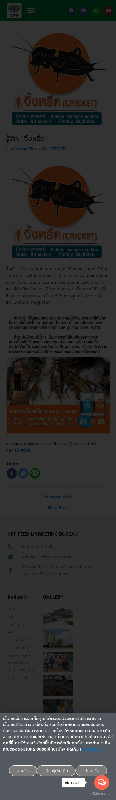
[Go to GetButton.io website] (101, 794)
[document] (58, 400)
